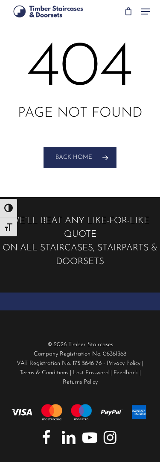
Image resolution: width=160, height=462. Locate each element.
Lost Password (91, 373)
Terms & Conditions (44, 373)
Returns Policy (80, 382)
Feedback (125, 373)
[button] (145, 11)
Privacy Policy (123, 363)
